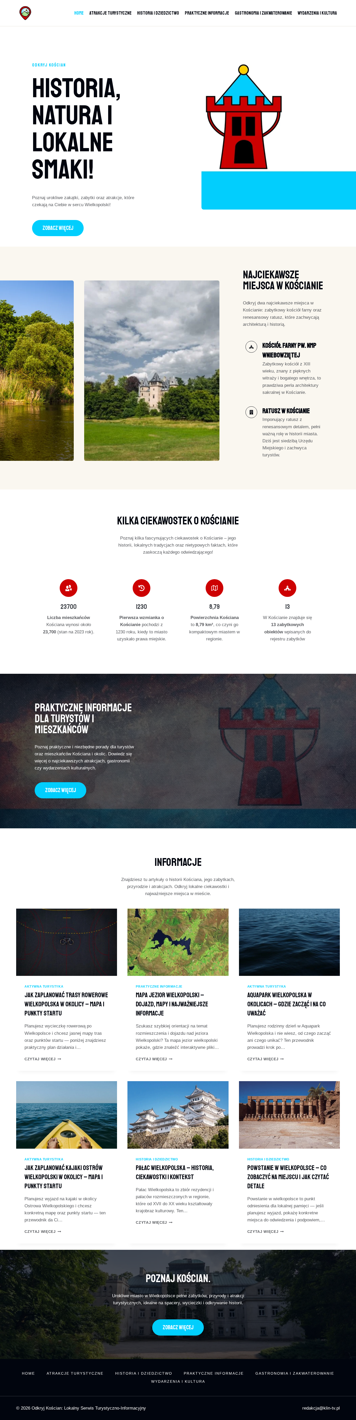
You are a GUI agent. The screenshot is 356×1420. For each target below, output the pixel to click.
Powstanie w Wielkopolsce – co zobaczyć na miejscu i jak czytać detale (288, 1177)
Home (79, 13)
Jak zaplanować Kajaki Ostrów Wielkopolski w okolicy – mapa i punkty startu (63, 1177)
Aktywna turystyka (43, 986)
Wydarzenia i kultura (317, 13)
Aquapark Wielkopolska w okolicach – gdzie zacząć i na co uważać (286, 1004)
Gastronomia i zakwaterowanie (263, 13)
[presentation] (66, 942)
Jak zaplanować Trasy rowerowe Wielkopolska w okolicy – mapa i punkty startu (66, 1004)
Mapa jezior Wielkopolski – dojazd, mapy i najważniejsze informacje (172, 1004)
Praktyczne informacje (207, 13)
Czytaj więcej (42, 1059)
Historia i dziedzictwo (158, 13)
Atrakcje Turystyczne (110, 13)
